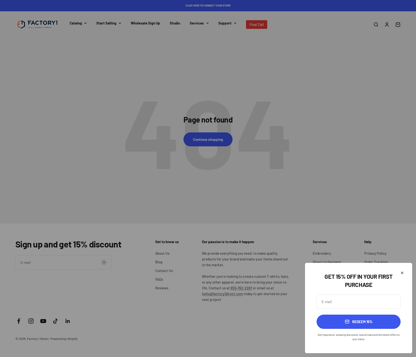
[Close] (402, 273)
